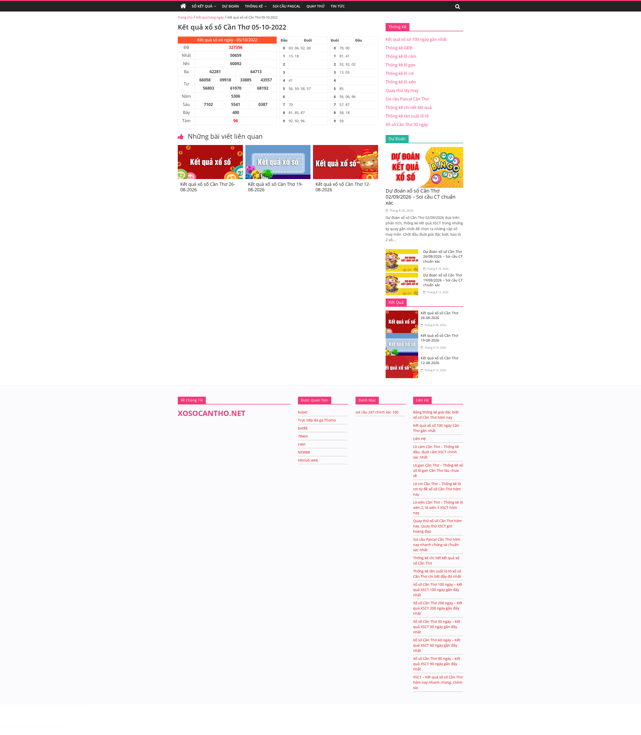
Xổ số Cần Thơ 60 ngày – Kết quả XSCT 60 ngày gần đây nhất (436, 645)
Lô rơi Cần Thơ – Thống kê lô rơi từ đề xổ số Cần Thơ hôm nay (437, 489)
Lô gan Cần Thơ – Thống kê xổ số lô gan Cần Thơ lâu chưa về (438, 470)
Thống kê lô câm (401, 56)
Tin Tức (338, 6)
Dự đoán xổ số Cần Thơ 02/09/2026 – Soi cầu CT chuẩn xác (420, 196)
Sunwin (7, 731)
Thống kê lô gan (400, 65)
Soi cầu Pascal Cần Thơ (407, 99)
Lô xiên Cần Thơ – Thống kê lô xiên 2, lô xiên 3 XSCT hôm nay (438, 507)
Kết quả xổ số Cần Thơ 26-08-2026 (207, 187)
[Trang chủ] (183, 6)
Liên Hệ (419, 438)
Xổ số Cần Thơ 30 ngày (407, 124)
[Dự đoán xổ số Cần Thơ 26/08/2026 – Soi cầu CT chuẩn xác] (403, 252)
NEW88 (304, 452)
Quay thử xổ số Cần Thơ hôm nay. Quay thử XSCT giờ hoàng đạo (437, 526)
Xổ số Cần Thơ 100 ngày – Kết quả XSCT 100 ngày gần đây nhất (437, 589)
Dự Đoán (230, 6)
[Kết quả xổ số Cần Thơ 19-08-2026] (277, 148)
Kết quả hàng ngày (210, 17)
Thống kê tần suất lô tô (407, 116)
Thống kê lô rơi (400, 73)
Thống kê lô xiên (401, 82)
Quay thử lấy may (402, 90)
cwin (302, 444)
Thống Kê (254, 6)
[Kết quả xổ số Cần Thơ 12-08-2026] (345, 148)
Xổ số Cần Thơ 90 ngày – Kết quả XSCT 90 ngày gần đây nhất (436, 663)
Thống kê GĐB (399, 48)
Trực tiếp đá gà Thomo (317, 420)
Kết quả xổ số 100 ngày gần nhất (416, 39)
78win (303, 436)
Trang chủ (185, 17)
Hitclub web (308, 460)
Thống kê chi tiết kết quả (409, 107)
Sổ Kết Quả (202, 6)
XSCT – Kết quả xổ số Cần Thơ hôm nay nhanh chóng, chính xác (438, 682)
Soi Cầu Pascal (286, 6)
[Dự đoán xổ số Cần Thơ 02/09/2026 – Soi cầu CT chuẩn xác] (424, 150)
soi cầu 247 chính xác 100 (377, 412)
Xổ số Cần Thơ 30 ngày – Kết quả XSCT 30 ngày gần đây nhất (436, 626)
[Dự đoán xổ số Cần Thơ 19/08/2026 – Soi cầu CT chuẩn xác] (403, 275)
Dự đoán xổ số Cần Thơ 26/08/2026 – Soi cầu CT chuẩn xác (443, 256)
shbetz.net (9, 716)
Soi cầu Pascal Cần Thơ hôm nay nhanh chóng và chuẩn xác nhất (436, 544)
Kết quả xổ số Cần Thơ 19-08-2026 (275, 187)
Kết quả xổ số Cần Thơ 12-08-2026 (342, 187)
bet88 (302, 428)
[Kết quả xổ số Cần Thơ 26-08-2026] (210, 148)
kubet (302, 412)
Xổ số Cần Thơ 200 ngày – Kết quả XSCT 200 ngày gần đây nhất (437, 608)
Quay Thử (315, 6)
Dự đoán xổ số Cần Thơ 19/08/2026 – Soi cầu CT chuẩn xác (443, 280)
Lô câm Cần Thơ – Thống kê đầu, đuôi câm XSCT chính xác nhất (436, 452)
